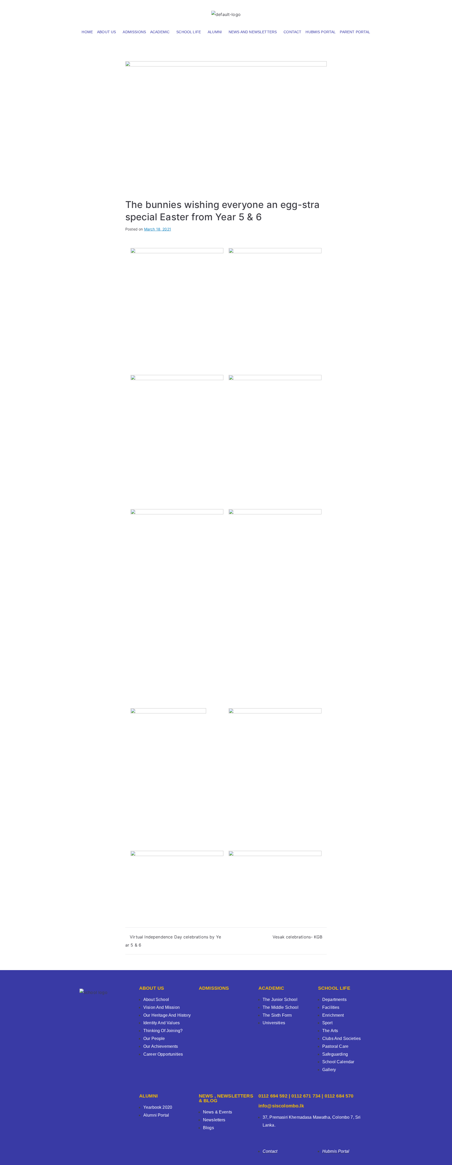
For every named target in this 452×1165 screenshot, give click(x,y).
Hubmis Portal (321, 32)
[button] (107, 32)
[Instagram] (338, 11)
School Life (188, 32)
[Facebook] (324, 11)
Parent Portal (355, 32)
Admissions (134, 32)
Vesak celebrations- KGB (297, 936)
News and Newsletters (253, 32)
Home (87, 32)
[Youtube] (352, 11)
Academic (160, 32)
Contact (292, 32)
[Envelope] (365, 11)
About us (106, 32)
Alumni (215, 32)
